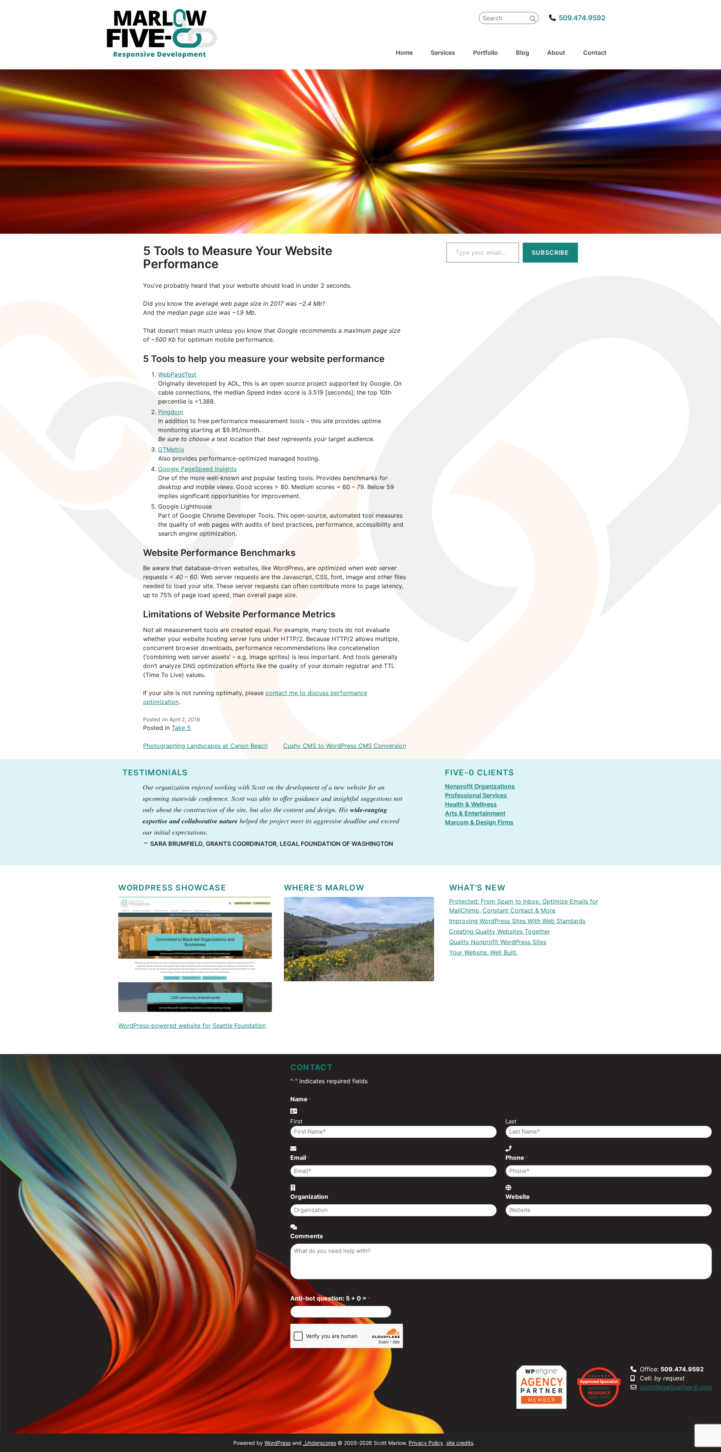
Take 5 (181, 727)
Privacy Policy (426, 1443)
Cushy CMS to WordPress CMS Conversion (344, 745)
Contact (594, 52)
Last (510, 1121)
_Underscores (319, 1443)
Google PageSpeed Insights (197, 469)
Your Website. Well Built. (483, 952)
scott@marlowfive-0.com (676, 1387)
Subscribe (550, 252)
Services (443, 52)
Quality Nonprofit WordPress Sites (497, 942)
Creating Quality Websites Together (499, 931)
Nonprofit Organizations (480, 786)
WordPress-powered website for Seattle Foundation (192, 1025)
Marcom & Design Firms (479, 822)
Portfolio (485, 52)
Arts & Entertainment (475, 813)
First (296, 1121)
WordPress (277, 1443)
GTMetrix (171, 449)
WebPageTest (177, 374)
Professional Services (476, 795)
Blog (522, 52)
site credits (459, 1443)
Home (404, 52)
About (556, 52)
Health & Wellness (471, 804)
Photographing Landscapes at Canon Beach (205, 745)
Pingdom (170, 412)
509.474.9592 (582, 18)
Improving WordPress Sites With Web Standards (517, 921)
